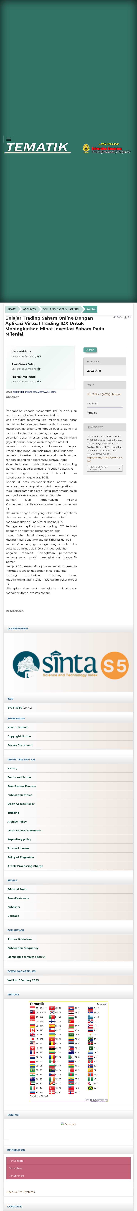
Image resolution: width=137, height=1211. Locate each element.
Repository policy (19, 839)
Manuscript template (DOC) (26, 957)
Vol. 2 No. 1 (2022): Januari (61, 309)
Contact (13, 916)
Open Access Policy (20, 803)
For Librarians (16, 1175)
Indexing (13, 812)
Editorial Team (17, 889)
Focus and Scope (19, 777)
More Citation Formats (99, 468)
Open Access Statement (24, 830)
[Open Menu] (9, 139)
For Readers (16, 1160)
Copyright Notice (19, 736)
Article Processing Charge (25, 866)
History (12, 768)
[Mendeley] (68, 1124)
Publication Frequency (22, 948)
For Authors (15, 1168)
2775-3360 (14, 707)
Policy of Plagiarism (20, 857)
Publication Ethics (19, 795)
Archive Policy (17, 821)
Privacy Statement (20, 745)
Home (12, 309)
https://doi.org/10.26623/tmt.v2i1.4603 (34, 391)
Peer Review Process (21, 786)
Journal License (18, 848)
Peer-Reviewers (18, 898)
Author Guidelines (19, 939)
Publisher (13, 907)
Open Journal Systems (20, 1192)
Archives (29, 309)
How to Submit (17, 727)
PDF (91, 350)
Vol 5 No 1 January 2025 (23, 980)
